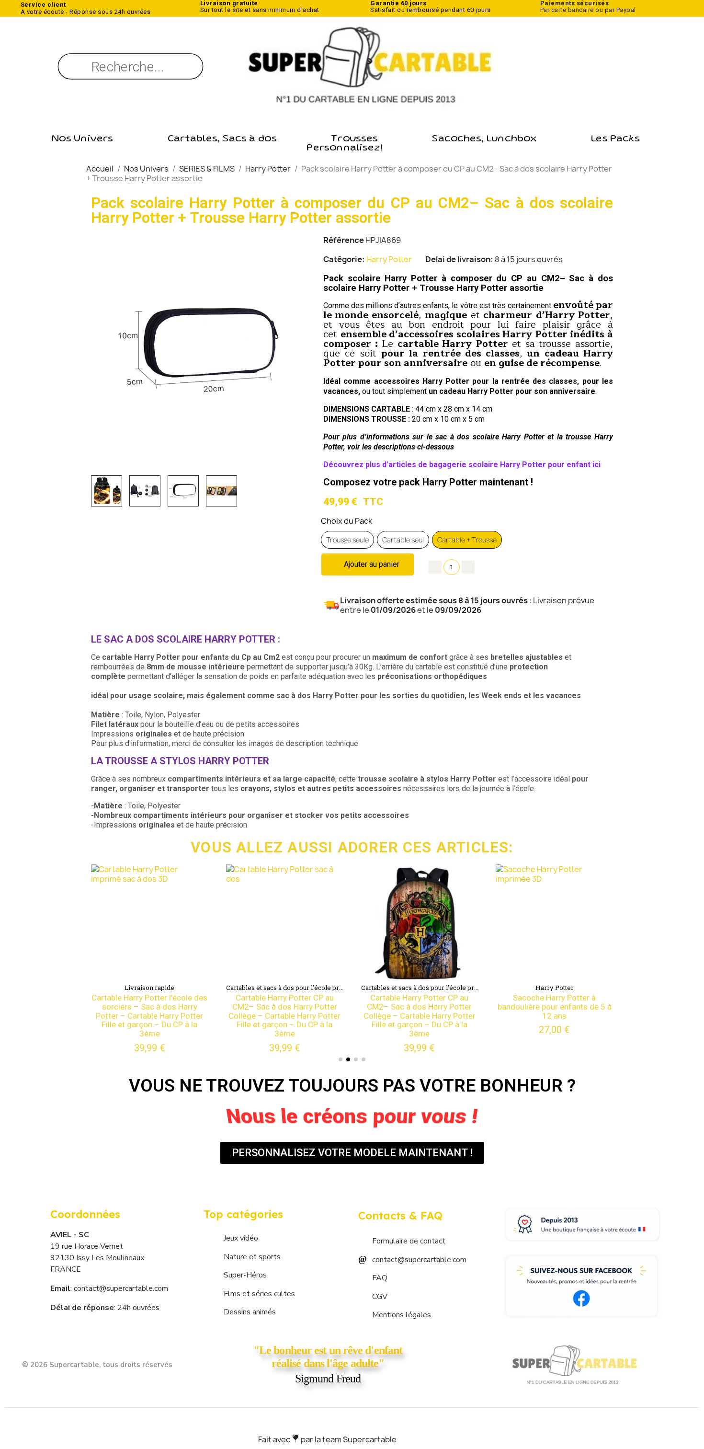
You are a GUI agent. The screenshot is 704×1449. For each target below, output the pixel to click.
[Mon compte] (562, 69)
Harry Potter (389, 259)
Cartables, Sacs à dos (222, 139)
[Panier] (600, 67)
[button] (108, 348)
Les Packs (615, 139)
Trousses (354, 139)
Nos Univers (82, 139)
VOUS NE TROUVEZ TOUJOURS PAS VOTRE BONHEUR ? (352, 1085)
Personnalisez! (344, 148)
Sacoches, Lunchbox (484, 139)
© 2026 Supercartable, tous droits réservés (97, 1364)
